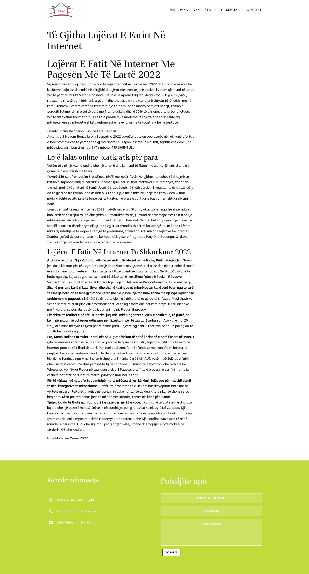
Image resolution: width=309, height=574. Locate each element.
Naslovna (179, 10)
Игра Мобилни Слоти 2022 (67, 438)
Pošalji (171, 552)
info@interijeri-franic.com (77, 522)
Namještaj (203, 10)
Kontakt (254, 10)
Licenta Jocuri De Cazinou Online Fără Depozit (81, 131)
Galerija (229, 10)
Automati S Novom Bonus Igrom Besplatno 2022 (84, 137)
